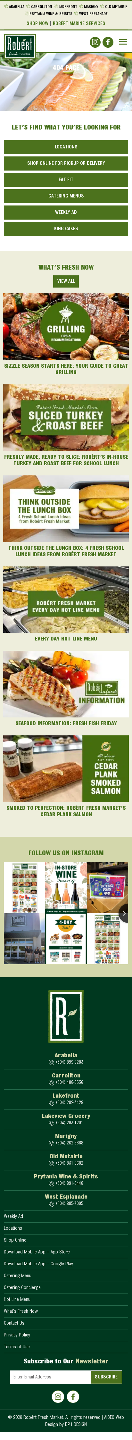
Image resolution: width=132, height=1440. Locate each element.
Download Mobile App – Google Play (38, 1264)
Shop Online (15, 1240)
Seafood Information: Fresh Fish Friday (66, 724)
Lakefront (68, 7)
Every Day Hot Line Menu (66, 639)
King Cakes (66, 228)
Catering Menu (17, 1275)
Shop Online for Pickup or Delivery (66, 163)
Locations (66, 147)
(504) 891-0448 (69, 1183)
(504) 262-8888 (69, 1143)
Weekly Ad (66, 212)
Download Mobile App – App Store (37, 1252)
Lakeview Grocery (66, 1116)
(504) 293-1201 (69, 1123)
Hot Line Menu (17, 1299)
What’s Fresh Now (21, 1311)
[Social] (95, 42)
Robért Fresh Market (43, 1417)
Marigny (91, 7)
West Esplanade (93, 14)
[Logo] (20, 46)
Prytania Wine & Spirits (50, 14)
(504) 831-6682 (69, 1163)
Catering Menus (66, 196)
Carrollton (41, 7)
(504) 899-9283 (69, 1062)
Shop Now (37, 23)
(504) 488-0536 (69, 1082)
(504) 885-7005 (69, 1203)
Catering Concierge (22, 1287)
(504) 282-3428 (69, 1103)
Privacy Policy (17, 1335)
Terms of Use (17, 1347)
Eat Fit (66, 179)
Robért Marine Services (79, 23)
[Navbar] (123, 42)
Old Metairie (116, 7)
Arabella (16, 7)
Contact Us (14, 1323)
